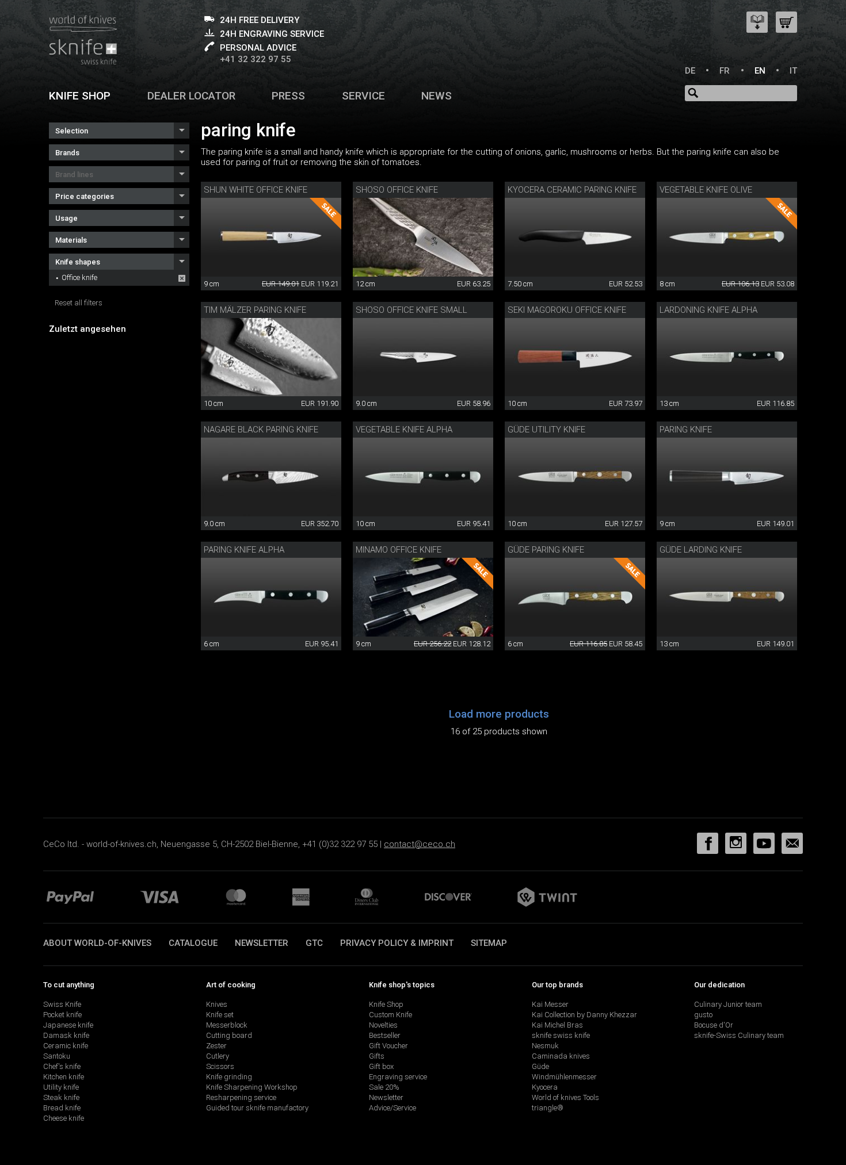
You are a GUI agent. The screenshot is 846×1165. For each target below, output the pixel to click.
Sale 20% (384, 1087)
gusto (703, 1014)
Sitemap (489, 943)
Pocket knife (62, 1014)
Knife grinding (229, 1076)
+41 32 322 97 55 (255, 59)
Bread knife (62, 1107)
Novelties (383, 1025)
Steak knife (61, 1097)
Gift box (381, 1066)
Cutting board (229, 1035)
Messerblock (226, 1025)
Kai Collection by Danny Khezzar (584, 1014)
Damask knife (66, 1035)
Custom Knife (390, 1014)
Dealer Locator (191, 95)
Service (363, 95)
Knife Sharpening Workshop (252, 1087)
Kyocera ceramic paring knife (572, 190)
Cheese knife (63, 1118)
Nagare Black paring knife (261, 429)
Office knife (79, 277)
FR (724, 71)
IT (793, 71)
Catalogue (193, 943)
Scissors (220, 1066)
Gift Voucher (388, 1045)
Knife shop (79, 95)
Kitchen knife (63, 1076)
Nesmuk (545, 1045)
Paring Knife (686, 429)
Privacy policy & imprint (397, 943)
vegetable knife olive (706, 190)
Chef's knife (62, 1066)
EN (759, 71)
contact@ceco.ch (419, 844)
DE (690, 71)
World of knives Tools (565, 1097)
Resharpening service (241, 1097)
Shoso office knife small (411, 310)
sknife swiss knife (561, 1035)
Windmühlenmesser (564, 1076)
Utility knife (61, 1087)
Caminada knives (561, 1056)
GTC (314, 943)
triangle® (547, 1107)
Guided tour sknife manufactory (257, 1107)
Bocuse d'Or (713, 1025)
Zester (216, 1045)
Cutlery (217, 1056)
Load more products (499, 714)
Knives (216, 1004)
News (436, 95)
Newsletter (261, 943)
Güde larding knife (701, 550)
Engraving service (398, 1076)
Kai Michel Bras (557, 1025)
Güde (540, 1066)
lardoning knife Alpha (708, 310)
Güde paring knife (546, 550)
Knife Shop (386, 1004)
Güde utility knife (546, 429)
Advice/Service (392, 1107)
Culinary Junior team (728, 1004)
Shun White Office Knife (255, 190)
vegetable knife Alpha (404, 429)
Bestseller (385, 1035)
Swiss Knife (62, 1004)
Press (288, 95)
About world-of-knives (97, 943)
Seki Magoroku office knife (567, 310)
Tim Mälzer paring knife (255, 310)
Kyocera (545, 1087)
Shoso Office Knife (397, 190)
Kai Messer (550, 1004)
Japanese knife (68, 1025)
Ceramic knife (65, 1045)
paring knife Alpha (244, 550)
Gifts (376, 1056)
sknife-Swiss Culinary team (739, 1035)
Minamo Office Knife (398, 550)
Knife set (220, 1014)
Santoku (56, 1056)
